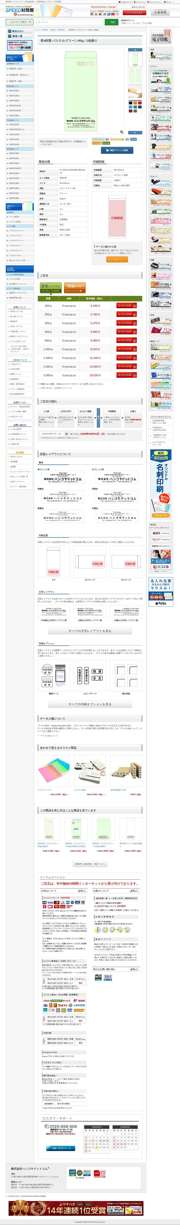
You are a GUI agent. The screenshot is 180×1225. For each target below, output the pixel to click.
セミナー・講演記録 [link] (18, 486)
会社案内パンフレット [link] (18, 284)
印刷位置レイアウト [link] (18, 331)
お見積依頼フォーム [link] (18, 434)
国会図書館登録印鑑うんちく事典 (159, 422)
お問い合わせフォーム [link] (19, 439)
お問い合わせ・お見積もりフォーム (56, 388)
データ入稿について (49, 736)
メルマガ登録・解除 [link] (18, 411)
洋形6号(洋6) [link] (14, 144)
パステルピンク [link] (15, 250)
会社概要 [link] (13, 461)
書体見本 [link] (13, 321)
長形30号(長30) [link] (15, 106)
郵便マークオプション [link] (19, 336)
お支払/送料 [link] (15, 369)
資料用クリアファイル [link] (18, 293)
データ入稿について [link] (18, 341)
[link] (54, 776)
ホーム (168, 2)
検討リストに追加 (119, 150)
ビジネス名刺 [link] (14, 279)
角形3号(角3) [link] (14, 173)
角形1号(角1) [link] (14, 158)
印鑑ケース (126, 23)
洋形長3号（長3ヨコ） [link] (19, 75)
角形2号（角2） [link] (16, 81)
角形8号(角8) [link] (14, 198)
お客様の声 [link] (14, 444)
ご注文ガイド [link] (15, 364)
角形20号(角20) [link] (15, 168)
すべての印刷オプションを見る (90, 704)
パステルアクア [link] (15, 236)
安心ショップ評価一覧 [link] (19, 476)
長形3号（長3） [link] (16, 68)
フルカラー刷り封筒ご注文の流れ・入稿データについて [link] (20, 349)
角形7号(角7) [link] (14, 193)
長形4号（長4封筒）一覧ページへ (90, 864)
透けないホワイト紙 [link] (17, 260)
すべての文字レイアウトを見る (90, 630)
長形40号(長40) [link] (15, 110)
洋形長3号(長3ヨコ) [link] (16, 129)
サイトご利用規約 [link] (17, 389)
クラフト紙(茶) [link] (15, 222)
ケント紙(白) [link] (14, 217)
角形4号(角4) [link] (14, 178)
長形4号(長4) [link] (14, 116)
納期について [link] (15, 374)
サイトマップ (154, 2)
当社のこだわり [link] (16, 457)
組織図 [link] (13, 467)
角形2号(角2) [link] (14, 163)
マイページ (140, 2)
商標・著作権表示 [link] (17, 384)
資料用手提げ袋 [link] (15, 298)
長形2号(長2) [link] (14, 96)
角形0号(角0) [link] (14, 153)
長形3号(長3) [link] (14, 101)
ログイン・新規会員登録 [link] (20, 407)
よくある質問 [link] (15, 429)
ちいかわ (136, 23)
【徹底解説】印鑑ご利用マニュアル (159, 436)
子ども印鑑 (147, 23)
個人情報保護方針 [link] (17, 394)
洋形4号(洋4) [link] (14, 134)
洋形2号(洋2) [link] (14, 124)
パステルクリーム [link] (16, 230)
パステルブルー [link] (15, 255)
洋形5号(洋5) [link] (14, 139)
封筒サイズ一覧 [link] (16, 311)
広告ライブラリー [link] (17, 482)
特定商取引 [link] (14, 379)
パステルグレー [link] (15, 245)
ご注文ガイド (126, 2)
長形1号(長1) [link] (14, 91)
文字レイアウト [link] (16, 326)
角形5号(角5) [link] (14, 183)
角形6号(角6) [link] (14, 188)
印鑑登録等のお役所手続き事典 (159, 429)
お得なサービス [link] (16, 416)
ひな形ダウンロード (118, 259)
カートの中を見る (134, 13)
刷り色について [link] (16, 316)
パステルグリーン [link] (16, 240)
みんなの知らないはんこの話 (159, 443)
